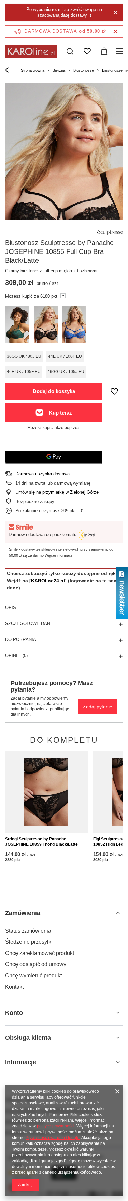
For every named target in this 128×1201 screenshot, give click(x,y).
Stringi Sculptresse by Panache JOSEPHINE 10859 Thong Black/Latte (41, 842)
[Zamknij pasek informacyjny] (115, 31)
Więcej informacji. (59, 555)
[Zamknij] (115, 13)
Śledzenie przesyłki (29, 942)
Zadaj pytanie (97, 706)
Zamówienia (22, 913)
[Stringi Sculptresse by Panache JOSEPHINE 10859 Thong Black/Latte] (46, 792)
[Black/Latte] (46, 325)
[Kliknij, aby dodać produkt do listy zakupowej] (114, 391)
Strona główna (32, 70)
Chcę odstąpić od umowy (35, 964)
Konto (14, 1012)
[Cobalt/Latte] (74, 325)
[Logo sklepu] (31, 51)
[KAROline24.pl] (48, 580)
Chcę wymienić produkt (33, 975)
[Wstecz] (10, 70)
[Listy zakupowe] (87, 51)
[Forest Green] (17, 325)
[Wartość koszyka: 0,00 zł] (104, 51)
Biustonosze (83, 70)
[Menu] (120, 51)
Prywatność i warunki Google (53, 1137)
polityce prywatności (55, 1126)
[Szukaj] (70, 51)
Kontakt (14, 987)
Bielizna (59, 70)
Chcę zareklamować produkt (39, 953)
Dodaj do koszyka (54, 391)
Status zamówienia (28, 931)
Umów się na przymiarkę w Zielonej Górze (57, 492)
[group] (64, 174)
